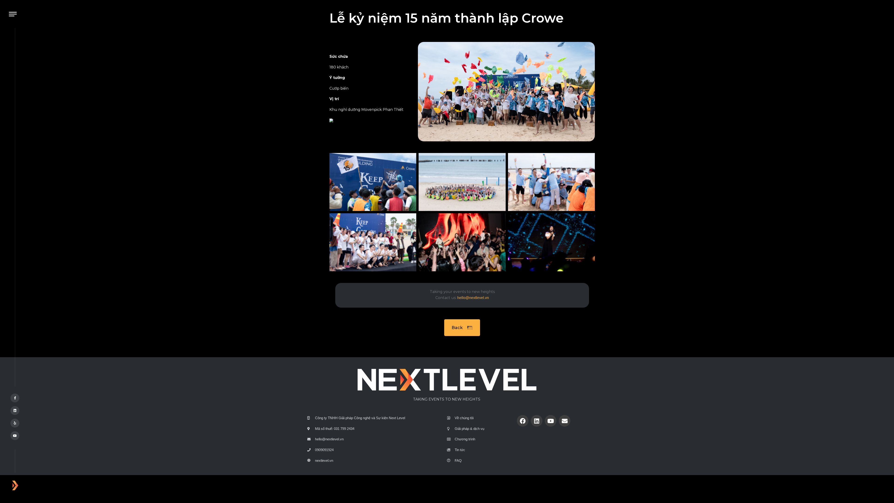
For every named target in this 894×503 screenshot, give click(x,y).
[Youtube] (550, 421)
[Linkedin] (536, 421)
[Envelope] (564, 421)
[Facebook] (522, 421)
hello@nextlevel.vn (473, 298)
